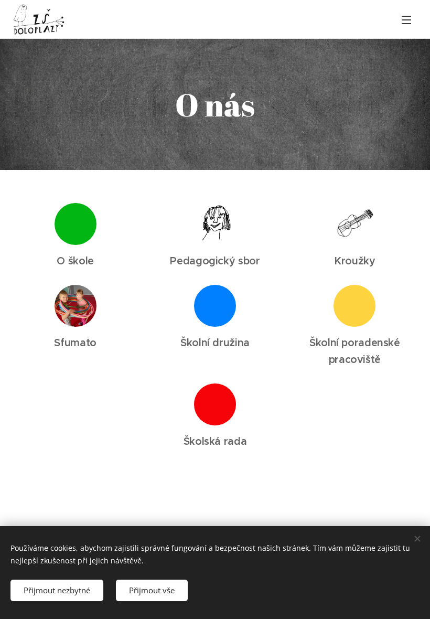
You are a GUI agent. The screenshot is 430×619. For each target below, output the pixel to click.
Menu (406, 19)
